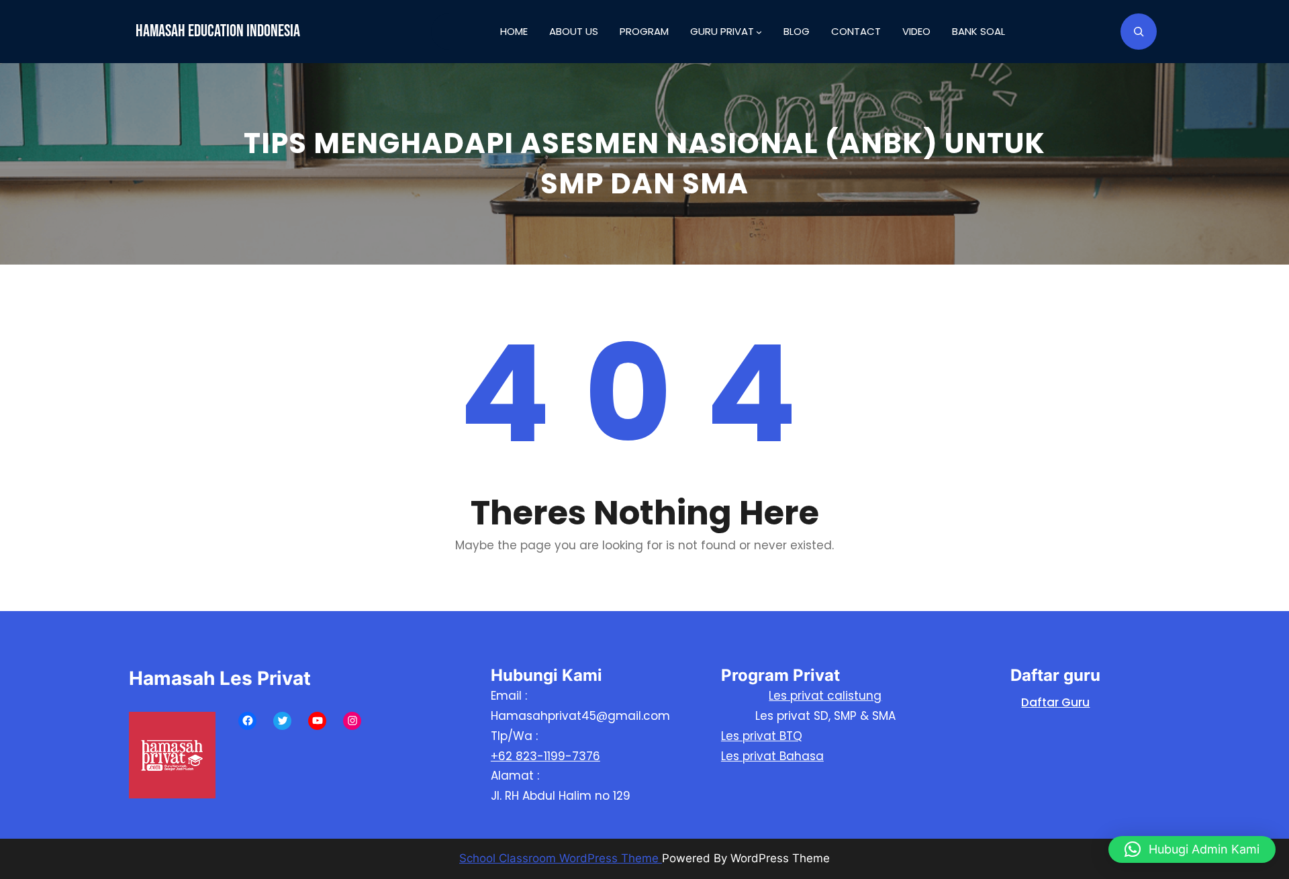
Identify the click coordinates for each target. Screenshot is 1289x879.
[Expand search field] (1138, 31)
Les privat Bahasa (772, 756)
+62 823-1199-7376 (545, 756)
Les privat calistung (825, 696)
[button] (1192, 849)
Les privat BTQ (761, 736)
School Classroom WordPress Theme (560, 858)
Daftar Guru (1055, 702)
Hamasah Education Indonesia (218, 31)
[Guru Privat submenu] (759, 32)
